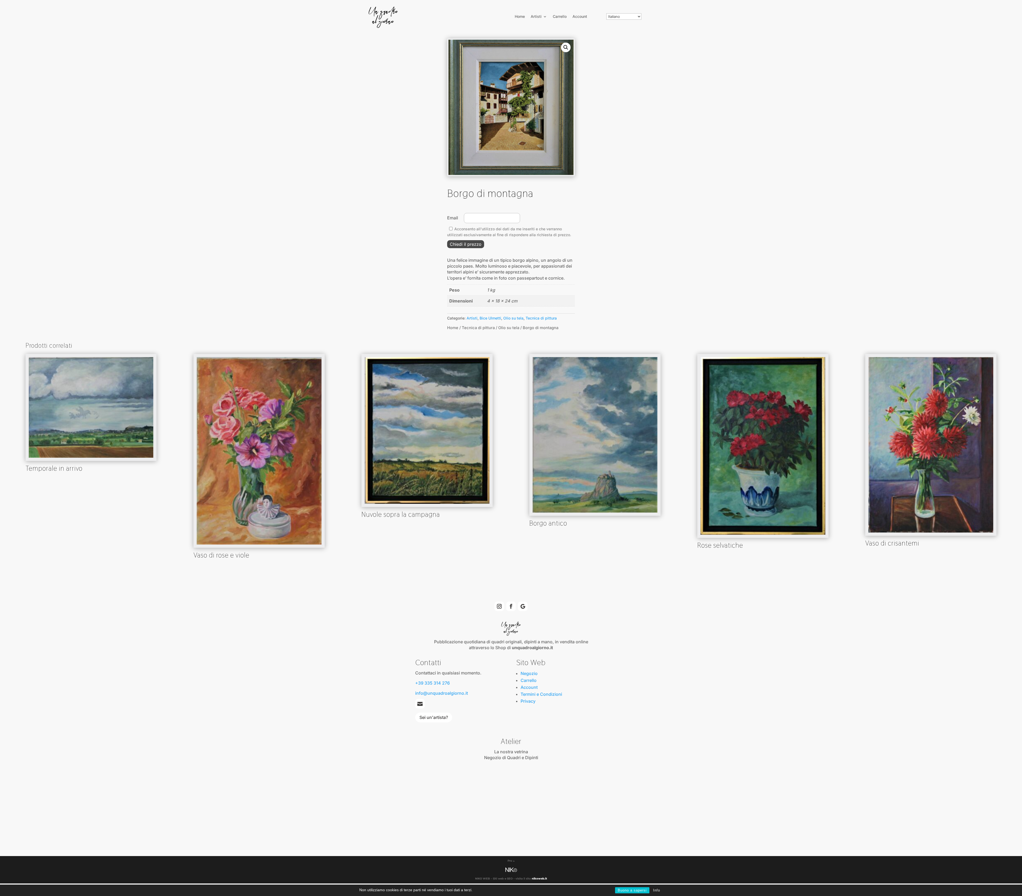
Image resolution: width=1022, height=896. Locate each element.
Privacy (528, 701)
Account (579, 16)
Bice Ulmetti (490, 318)
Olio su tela (513, 318)
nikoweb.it (539, 878)
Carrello (560, 16)
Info (656, 890)
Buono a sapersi (632, 890)
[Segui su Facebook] (511, 606)
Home (520, 16)
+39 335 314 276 (432, 683)
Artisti (536, 16)
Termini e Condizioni (541, 694)
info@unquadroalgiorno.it (441, 693)
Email (453, 217)
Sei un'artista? (433, 717)
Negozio (529, 673)
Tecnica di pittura (541, 318)
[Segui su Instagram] (499, 606)
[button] (566, 47)
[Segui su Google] (523, 606)
